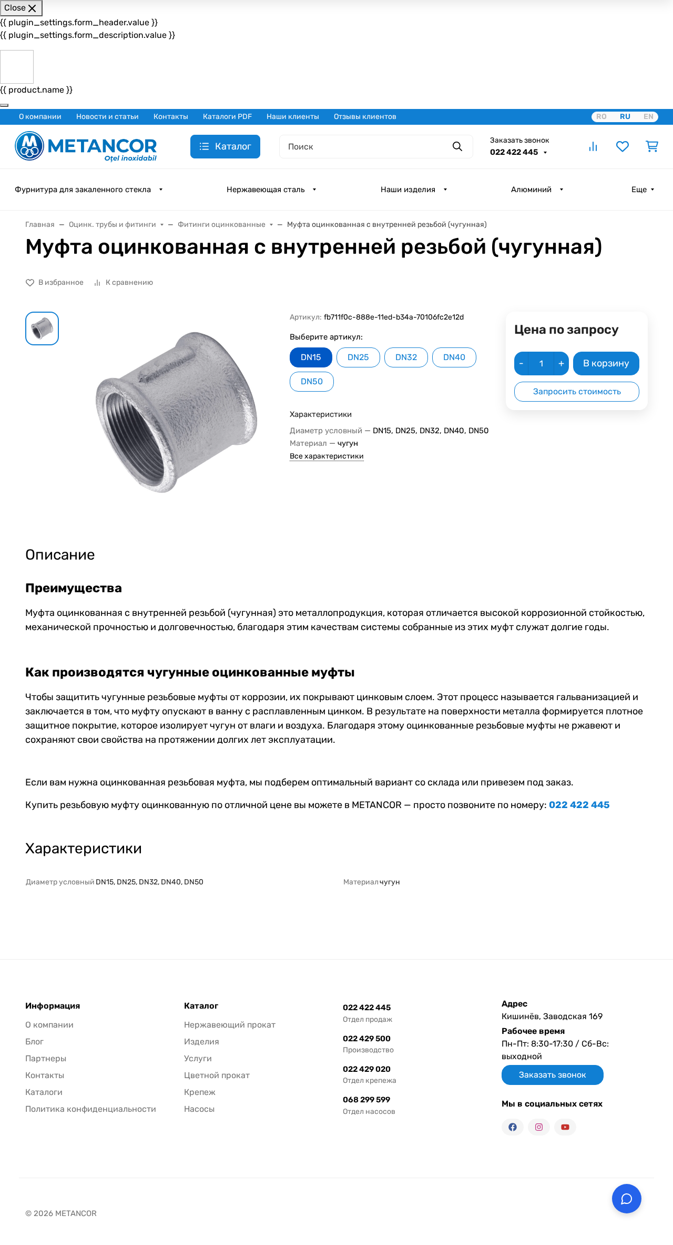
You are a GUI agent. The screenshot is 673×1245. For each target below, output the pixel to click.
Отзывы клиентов (365, 116)
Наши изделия (408, 189)
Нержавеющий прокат (230, 1025)
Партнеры (45, 1058)
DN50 (312, 381)
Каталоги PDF (227, 116)
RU (625, 116)
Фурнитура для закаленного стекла (83, 189)
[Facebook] (513, 1127)
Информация (52, 1006)
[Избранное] (622, 146)
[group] (176, 419)
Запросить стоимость (577, 391)
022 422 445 (514, 152)
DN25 (358, 357)
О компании (40, 116)
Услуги (198, 1058)
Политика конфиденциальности (90, 1109)
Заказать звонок (519, 140)
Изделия (201, 1042)
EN (649, 116)
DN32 (406, 357)
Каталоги (44, 1092)
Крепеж (200, 1092)
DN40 (454, 357)
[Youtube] (565, 1127)
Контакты (171, 116)
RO (601, 116)
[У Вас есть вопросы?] (626, 1198)
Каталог (201, 1006)
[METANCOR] (86, 146)
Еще (639, 189)
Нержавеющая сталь (265, 189)
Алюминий (531, 189)
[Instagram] (539, 1127)
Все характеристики (327, 456)
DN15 (311, 357)
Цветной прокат (217, 1075)
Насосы (199, 1109)
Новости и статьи (107, 116)
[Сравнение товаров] (593, 146)
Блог (34, 1042)
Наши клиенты (293, 116)
